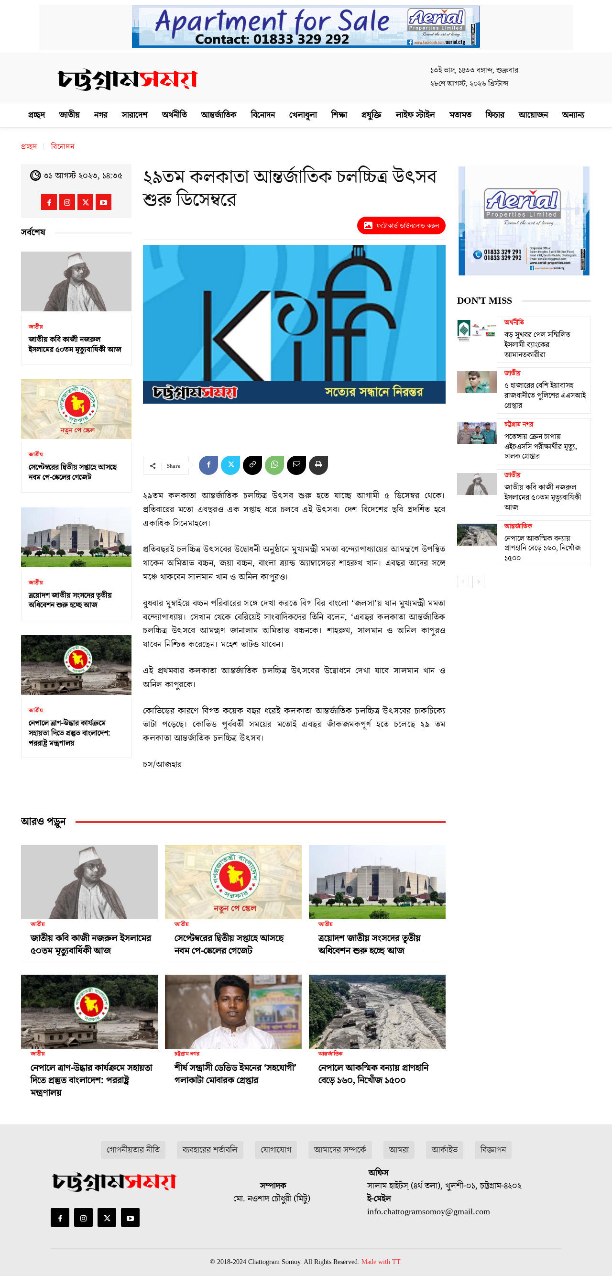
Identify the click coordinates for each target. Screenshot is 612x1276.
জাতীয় (36, 327)
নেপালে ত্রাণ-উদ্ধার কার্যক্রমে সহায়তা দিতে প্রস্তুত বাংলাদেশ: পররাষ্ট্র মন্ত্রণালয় (69, 733)
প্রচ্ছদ (29, 147)
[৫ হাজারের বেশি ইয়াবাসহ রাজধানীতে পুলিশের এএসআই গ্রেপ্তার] (477, 381)
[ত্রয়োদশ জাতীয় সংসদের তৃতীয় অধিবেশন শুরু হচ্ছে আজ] (76, 537)
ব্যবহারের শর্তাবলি (210, 1150)
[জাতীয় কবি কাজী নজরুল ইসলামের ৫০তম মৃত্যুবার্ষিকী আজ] (76, 281)
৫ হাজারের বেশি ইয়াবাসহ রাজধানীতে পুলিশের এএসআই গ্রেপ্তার (545, 395)
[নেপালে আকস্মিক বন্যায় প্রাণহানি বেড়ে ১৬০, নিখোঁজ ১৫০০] (377, 1008)
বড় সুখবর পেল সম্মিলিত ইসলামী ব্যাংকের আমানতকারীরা (537, 345)
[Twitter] (85, 202)
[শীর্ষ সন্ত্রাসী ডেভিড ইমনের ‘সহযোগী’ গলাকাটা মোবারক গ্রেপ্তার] (233, 1008)
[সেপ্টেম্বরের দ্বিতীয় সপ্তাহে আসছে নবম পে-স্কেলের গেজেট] (76, 409)
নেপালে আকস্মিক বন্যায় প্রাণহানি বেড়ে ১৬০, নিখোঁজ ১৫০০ (373, 1074)
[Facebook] (49, 202)
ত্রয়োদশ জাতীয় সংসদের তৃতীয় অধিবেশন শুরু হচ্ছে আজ (70, 600)
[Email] (296, 465)
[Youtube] (103, 202)
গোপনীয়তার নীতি (133, 1150)
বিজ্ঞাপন (493, 1150)
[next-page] (478, 582)
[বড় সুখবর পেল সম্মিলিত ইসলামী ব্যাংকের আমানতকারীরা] (477, 331)
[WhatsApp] (274, 465)
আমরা (399, 1150)
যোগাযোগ (276, 1150)
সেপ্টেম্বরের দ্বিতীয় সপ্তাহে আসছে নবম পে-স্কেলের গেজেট (73, 472)
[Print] (318, 465)
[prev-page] (463, 582)
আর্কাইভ (445, 1150)
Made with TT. (381, 1261)
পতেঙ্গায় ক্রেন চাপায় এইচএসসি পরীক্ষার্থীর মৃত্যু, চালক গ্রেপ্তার (540, 446)
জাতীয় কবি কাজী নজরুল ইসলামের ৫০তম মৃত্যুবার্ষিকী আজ (75, 344)
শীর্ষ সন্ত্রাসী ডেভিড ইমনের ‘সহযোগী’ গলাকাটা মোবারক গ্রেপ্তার (235, 1074)
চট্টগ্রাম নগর (187, 1054)
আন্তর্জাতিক (330, 1054)
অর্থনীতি (514, 322)
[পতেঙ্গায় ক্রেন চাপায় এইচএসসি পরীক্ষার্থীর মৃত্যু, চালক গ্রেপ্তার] (477, 432)
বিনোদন (63, 147)
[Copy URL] (252, 465)
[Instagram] (67, 202)
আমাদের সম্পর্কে (340, 1150)
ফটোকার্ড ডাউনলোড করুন (407, 225)
